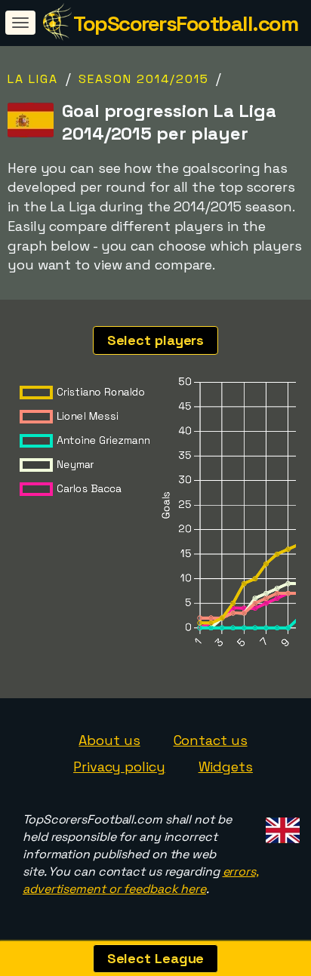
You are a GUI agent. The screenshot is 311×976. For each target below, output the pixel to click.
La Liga (33, 79)
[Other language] (280, 825)
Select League (156, 958)
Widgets (226, 766)
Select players (156, 340)
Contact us (211, 740)
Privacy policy (119, 766)
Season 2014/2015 (144, 79)
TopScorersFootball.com (185, 23)
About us (109, 740)
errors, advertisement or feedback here (141, 880)
